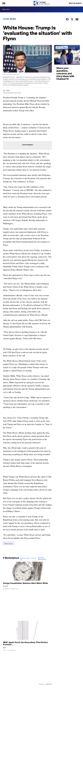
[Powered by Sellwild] (49, 684)
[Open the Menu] (4, 3)
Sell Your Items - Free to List (28, 559)
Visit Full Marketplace (42, 558)
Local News (9, 19)
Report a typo (8, 543)
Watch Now (74, 3)
